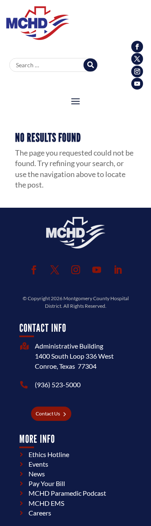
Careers (40, 513)
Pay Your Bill (47, 483)
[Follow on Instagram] (137, 71)
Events (38, 464)
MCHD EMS (46, 503)
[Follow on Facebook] (137, 47)
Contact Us (48, 413)
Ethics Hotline (49, 454)
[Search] (90, 64)
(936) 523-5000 (58, 385)
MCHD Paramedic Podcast (67, 493)
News (37, 474)
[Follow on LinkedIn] (117, 270)
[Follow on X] (137, 59)
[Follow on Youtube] (137, 84)
